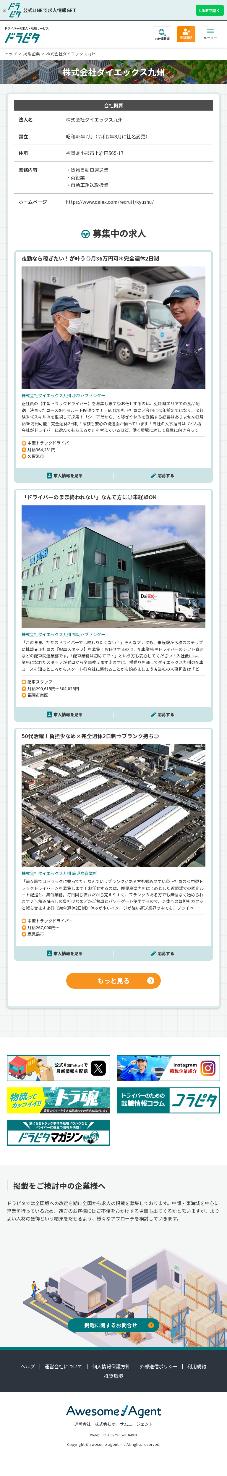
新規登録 (186, 37)
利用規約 (196, 1366)
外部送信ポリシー (159, 1366)
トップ (10, 53)
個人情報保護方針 (111, 1366)
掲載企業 (31, 53)
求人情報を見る (67, 475)
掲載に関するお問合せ (110, 1325)
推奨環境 (113, 1375)
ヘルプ (28, 1366)
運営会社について (63, 1366)
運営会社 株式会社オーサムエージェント (113, 1424)
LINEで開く (209, 10)
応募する (166, 475)
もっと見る (113, 980)
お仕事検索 (162, 38)
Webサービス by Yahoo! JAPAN (113, 1435)
